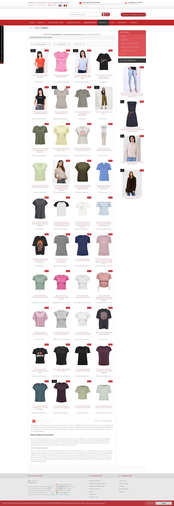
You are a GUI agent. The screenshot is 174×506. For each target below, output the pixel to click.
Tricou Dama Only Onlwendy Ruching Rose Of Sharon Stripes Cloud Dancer (104, 297)
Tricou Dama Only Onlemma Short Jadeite (40, 296)
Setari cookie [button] (150, 503)
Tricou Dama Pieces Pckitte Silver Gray (61, 112)
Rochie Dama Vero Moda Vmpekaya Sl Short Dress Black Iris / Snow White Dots (132, 129)
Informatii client (123, 489)
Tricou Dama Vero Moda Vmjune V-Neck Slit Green (103, 406)
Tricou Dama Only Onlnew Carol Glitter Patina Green (40, 186)
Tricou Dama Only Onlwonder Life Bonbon (40, 333)
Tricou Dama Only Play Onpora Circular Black (82, 370)
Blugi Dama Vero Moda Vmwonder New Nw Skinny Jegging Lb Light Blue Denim (132, 95)
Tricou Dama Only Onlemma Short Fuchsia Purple (61, 297)
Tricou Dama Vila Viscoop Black (104, 112)
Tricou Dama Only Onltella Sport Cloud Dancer (82, 149)
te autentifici (56, 34)
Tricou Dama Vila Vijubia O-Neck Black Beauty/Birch (82, 113)
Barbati (124, 40)
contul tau (36, 2)
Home (31, 28)
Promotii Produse (129, 51)
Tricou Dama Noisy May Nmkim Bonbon (61, 76)
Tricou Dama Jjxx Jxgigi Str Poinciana (40, 76)
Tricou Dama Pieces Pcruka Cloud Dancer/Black (61, 260)
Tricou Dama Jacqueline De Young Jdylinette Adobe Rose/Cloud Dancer (61, 187)
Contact (121, 486)
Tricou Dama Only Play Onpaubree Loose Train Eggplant (104, 370)
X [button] (144, 503)
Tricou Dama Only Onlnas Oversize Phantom (104, 333)
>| (49, 421)
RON (54, 5)
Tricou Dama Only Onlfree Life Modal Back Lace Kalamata (40, 150)
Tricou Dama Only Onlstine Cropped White (104, 149)
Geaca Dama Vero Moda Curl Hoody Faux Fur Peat (132, 197)
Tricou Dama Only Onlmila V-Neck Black (61, 370)
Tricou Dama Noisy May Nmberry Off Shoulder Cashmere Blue (103, 223)
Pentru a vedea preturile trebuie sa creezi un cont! (1, 43)
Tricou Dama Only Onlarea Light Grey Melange (61, 333)
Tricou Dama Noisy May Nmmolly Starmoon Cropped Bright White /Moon (82, 223)
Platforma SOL (93, 497)
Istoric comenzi (123, 483)
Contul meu (31, 5)
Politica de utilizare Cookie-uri (98, 483)
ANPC (91, 491)
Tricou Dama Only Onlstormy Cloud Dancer (82, 333)
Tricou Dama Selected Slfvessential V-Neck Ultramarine (103, 187)
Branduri (121, 491)
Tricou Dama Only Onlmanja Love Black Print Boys (40, 370)
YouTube (66, 494)
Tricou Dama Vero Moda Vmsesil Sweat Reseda (83, 406)
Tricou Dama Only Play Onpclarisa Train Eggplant (61, 406)
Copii (123, 54)
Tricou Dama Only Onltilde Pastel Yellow (61, 149)
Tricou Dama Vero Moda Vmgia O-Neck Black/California (104, 76)
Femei (37, 28)
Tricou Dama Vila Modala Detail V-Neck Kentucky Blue (83, 76)
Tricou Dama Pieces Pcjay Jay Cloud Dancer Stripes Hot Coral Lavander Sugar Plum (103, 260)
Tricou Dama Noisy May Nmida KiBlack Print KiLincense (40, 260)
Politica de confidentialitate (97, 486)
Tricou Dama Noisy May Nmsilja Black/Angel (40, 112)
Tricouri (44, 28)
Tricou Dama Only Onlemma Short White (82, 296)
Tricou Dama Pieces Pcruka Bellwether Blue (82, 259)
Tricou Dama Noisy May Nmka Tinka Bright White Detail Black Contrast (61, 223)
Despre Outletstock (94, 480)
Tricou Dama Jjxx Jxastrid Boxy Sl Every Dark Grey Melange (40, 223)
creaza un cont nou (47, 2)
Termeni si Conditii (94, 489)
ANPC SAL (92, 494)
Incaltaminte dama (129, 43)
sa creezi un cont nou (73, 34)
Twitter (61, 494)
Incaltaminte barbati (130, 47)
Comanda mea (41, 5)
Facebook (55, 494)
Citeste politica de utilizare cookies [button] (95, 503)
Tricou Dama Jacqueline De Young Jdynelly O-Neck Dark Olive (83, 187)
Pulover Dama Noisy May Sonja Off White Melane (132, 163)
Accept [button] (164, 503)
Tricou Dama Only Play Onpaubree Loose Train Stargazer (40, 407)
